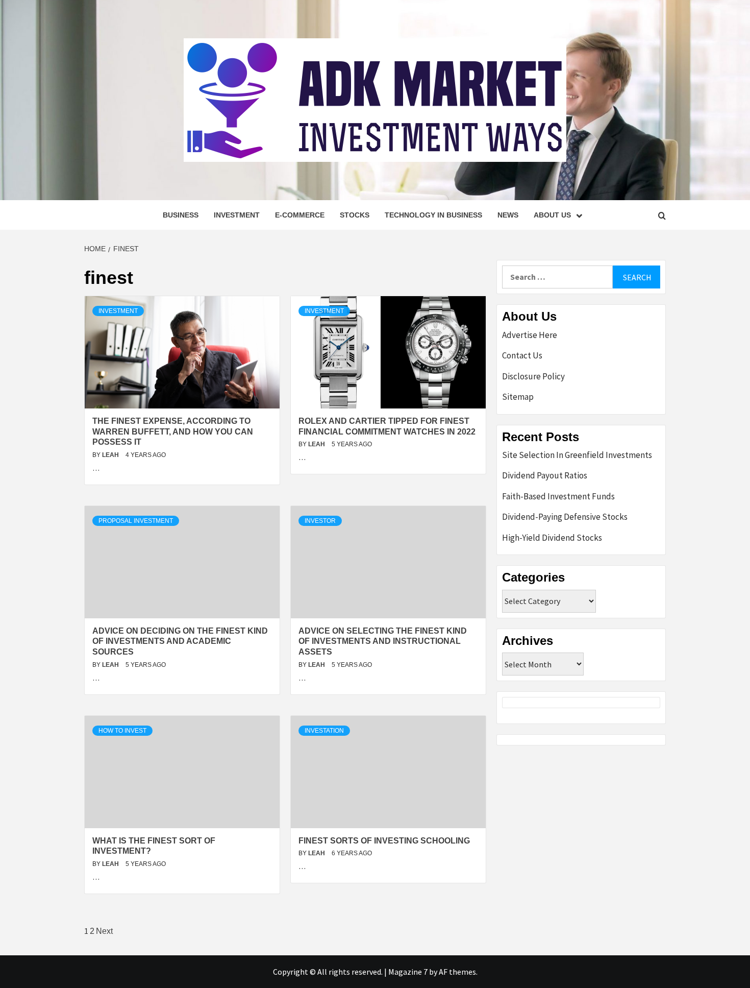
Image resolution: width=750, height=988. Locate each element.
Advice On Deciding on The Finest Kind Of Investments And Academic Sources (180, 641)
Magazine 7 (408, 972)
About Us (552, 215)
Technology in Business (433, 215)
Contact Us (522, 355)
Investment (237, 215)
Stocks (354, 215)
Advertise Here (529, 335)
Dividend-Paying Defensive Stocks (565, 516)
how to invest (122, 730)
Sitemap (518, 396)
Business (180, 215)
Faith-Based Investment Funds (558, 496)
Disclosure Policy (533, 376)
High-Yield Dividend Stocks (552, 537)
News (507, 215)
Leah (111, 455)
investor (320, 520)
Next (104, 931)
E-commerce (299, 215)
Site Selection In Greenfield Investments (577, 455)
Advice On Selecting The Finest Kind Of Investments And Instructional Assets (382, 641)
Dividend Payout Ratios (544, 475)
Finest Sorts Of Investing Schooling (384, 840)
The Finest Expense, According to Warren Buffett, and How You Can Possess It (172, 432)
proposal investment (135, 520)
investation (324, 730)
